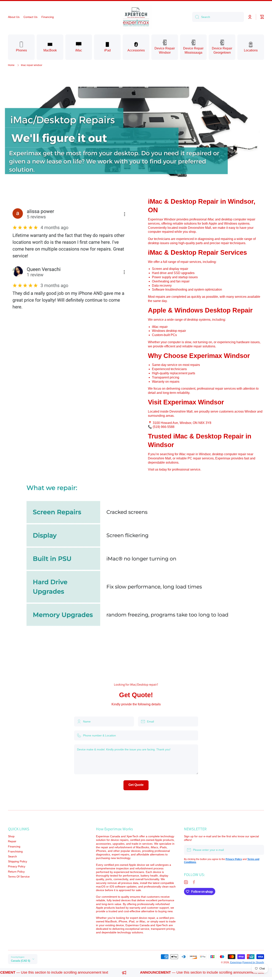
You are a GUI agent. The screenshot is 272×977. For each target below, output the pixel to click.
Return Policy (16, 871)
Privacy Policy (16, 866)
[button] (262, 17)
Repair (12, 841)
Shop (11, 836)
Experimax (236, 962)
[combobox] (218, 17)
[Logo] (136, 17)
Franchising (15, 851)
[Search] (195, 17)
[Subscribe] (259, 850)
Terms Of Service (19, 876)
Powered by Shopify (253, 962)
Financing (14, 846)
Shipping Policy (17, 861)
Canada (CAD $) (20, 960)
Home (11, 65)
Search (12, 856)
